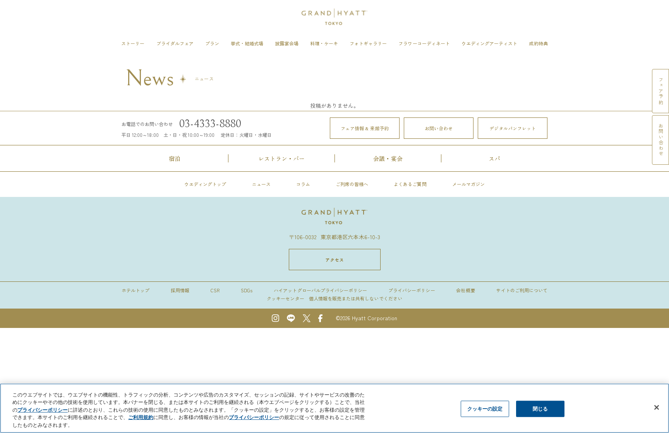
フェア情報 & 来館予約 (365, 128)
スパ (494, 158)
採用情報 (180, 290)
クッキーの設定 (485, 408)
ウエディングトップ (205, 184)
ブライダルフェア (175, 43)
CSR (215, 290)
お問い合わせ (439, 128)
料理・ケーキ (324, 43)
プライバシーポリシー (411, 290)
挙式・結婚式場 (247, 43)
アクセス (334, 259)
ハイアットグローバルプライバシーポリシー (320, 290)
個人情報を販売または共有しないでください (355, 298)
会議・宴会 (387, 158)
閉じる (540, 408)
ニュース (261, 184)
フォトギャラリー (368, 43)
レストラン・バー (281, 158)
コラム (303, 184)
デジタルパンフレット (512, 128)
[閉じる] (656, 407)
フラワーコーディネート (424, 43)
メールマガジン (468, 184)
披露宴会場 (286, 43)
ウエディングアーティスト (489, 43)
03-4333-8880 (210, 124)
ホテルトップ (135, 290)
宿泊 (174, 158)
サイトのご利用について (521, 290)
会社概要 (465, 290)
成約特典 (538, 43)
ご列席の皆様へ (352, 184)
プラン (212, 43)
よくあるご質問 (410, 184)
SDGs (246, 290)
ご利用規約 (140, 417)
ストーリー (132, 43)
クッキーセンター (285, 298)
